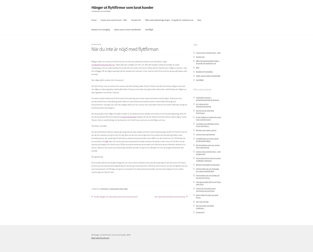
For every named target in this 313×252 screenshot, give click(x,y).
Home (94, 20)
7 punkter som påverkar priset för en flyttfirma (207, 125)
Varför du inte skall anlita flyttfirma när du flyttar (206, 189)
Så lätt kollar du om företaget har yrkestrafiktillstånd (207, 170)
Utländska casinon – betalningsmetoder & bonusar (207, 98)
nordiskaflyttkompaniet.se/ (103, 64)
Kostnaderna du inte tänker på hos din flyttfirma (207, 176)
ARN (106, 141)
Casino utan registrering (205, 134)
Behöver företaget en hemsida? (208, 165)
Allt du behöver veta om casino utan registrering (208, 146)
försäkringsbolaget (128, 117)
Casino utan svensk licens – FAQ (114, 20)
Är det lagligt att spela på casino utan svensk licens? (116, 196)
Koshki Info (136, 20)
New (199, 20)
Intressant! (200, 212)
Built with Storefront (100, 238)
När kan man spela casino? (206, 130)
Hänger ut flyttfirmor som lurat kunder (122, 7)
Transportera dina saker (118, 189)
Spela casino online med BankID (127, 29)
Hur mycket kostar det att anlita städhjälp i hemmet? (208, 159)
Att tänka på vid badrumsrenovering (170, 196)
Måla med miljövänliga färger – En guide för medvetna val (169, 20)
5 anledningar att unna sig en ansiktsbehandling (207, 139)
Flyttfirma (104, 189)
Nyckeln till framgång (100, 29)
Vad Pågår (149, 29)
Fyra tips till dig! (202, 202)
